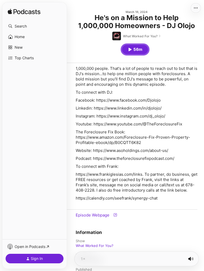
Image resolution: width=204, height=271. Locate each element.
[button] (34, 26)
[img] (24, 12)
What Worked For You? (94, 245)
